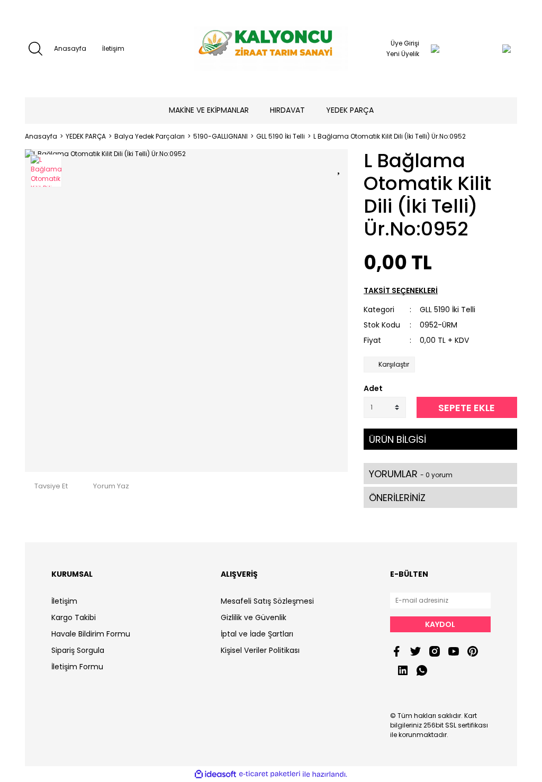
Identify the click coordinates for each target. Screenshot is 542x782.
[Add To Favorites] (339, 166)
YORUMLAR (411, 473)
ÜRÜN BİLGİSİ (397, 439)
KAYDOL (440, 624)
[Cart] (485, 48)
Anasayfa (70, 48)
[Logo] (271, 48)
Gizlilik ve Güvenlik (253, 617)
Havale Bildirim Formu (90, 634)
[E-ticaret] (270, 774)
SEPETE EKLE (466, 407)
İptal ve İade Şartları (257, 634)
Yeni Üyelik (402, 53)
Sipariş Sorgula (77, 650)
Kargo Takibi (73, 617)
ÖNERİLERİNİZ (397, 497)
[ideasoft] (215, 774)
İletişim (113, 48)
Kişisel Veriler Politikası (260, 650)
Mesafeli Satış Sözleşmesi (267, 601)
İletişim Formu (77, 666)
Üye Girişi (405, 43)
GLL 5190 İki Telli (447, 309)
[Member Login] (435, 48)
